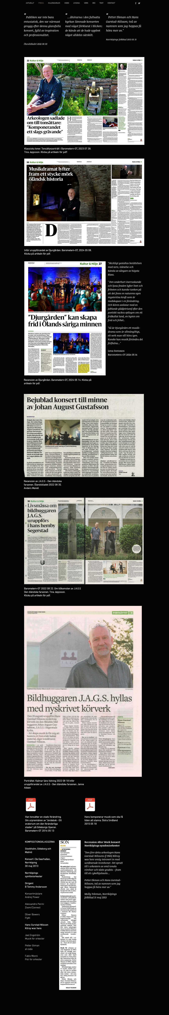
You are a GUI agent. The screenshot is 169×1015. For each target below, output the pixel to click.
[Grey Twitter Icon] (139, 3)
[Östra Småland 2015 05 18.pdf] (90, 805)
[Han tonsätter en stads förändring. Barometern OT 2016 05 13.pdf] (30, 805)
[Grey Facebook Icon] (135, 3)
